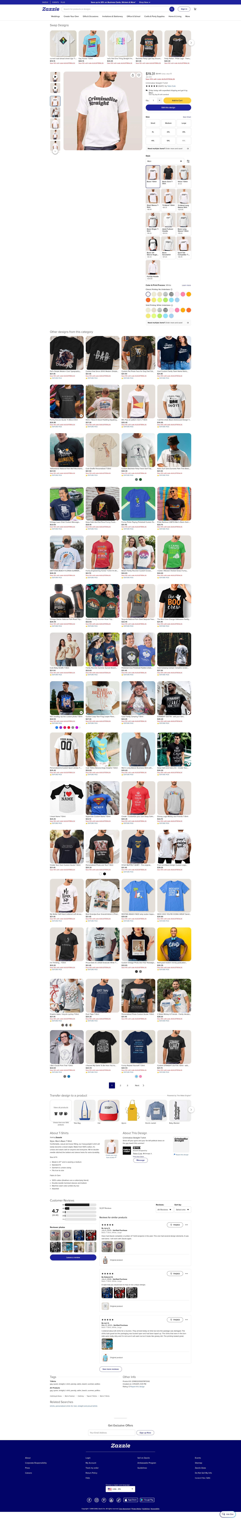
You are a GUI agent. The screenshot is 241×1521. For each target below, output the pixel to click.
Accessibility (155, 1509)
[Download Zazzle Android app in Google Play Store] (147, 1500)
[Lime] (165, 300)
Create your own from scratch (111, 1156)
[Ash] (165, 294)
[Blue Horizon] (171, 300)
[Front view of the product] (103, 111)
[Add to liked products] (138, 75)
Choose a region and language (118, 1485)
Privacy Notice (136, 1509)
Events (55, 2)
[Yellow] (154, 300)
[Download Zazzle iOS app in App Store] (131, 1500)
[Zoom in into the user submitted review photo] (55, 1235)
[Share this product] (132, 75)
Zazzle (45, 2)
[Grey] (171, 294)
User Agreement (124, 1509)
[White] (148, 294)
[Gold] (188, 294)
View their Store (138, 1157)
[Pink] (182, 294)
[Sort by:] (188, 161)
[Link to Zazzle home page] (51, 9)
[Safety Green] (159, 300)
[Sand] (159, 294)
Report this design (181, 1155)
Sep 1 (151, 93)
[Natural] (154, 294)
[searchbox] (118, 9)
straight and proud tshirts (87, 1406)
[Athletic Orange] (148, 300)
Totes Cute (171, 86)
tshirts (52, 1406)
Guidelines (146, 1509)
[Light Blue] (177, 300)
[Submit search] (171, 9)
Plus (63, 2)
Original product (116, 1260)
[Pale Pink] (177, 294)
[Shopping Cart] (195, 9)
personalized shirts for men (66, 1406)
